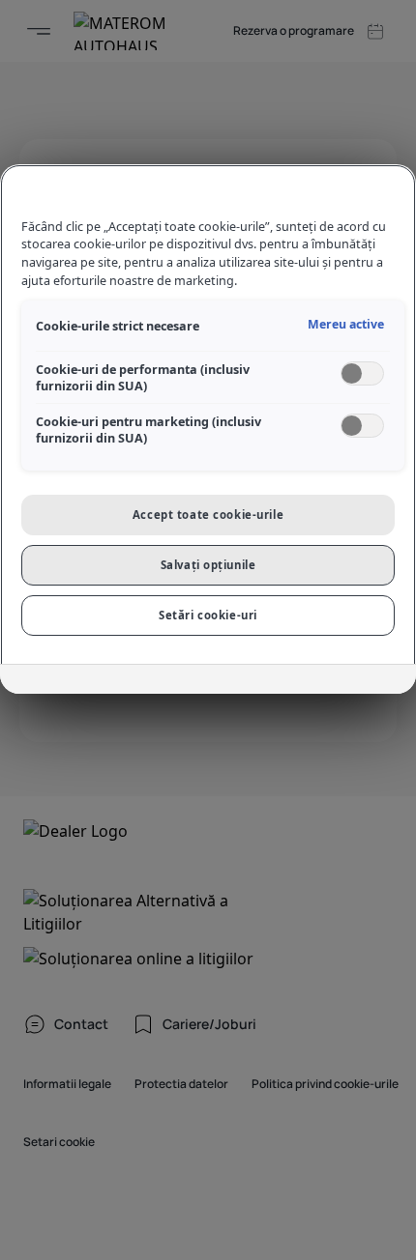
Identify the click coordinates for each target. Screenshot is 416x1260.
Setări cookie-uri (208, 615)
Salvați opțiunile (208, 565)
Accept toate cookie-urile (208, 514)
